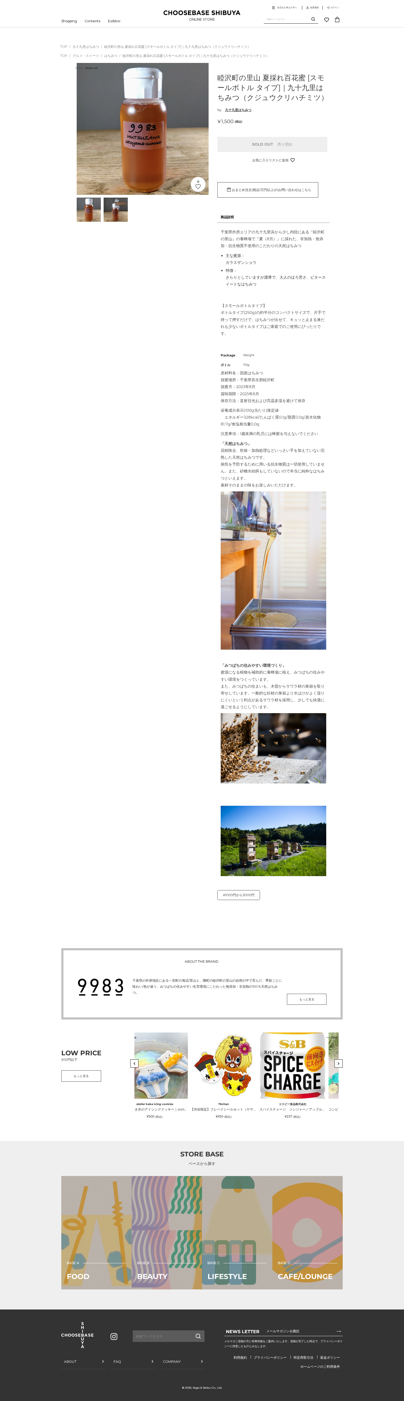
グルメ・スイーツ (86, 56)
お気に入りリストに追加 (270, 160)
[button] (134, 1063)
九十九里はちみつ (86, 47)
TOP (63, 47)
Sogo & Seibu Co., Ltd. (207, 1387)
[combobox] (287, 19)
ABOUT (70, 1362)
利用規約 (240, 1357)
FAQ (117, 1362)
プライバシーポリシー (270, 1357)
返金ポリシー (330, 1357)
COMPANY (172, 1362)
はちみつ (111, 56)
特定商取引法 (303, 1357)
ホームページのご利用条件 (320, 1366)
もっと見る (306, 999)
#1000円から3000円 (238, 895)
